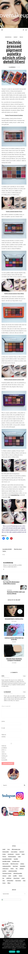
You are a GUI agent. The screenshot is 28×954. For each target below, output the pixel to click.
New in (21, 37)
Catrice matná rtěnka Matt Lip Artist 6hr (14, 638)
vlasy (3, 880)
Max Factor (15, 866)
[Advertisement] (15, 544)
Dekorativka (8, 37)
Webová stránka (4, 735)
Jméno (3, 721)
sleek (9, 875)
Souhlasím (12, 951)
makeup (22, 863)
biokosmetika (5, 851)
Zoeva (3, 883)
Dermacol (21, 851)
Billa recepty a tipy (16, 849)
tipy (3, 878)
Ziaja (24, 880)
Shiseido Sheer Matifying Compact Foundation (14, 659)
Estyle (23, 854)
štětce (9, 883)
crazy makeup (14, 851)
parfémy (4, 871)
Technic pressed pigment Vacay (14, 211)
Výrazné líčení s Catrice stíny (14, 619)
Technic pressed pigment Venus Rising (14, 293)
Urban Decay (16, 878)
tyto (9, 497)
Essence (18, 854)
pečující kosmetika (12, 871)
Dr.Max (4, 854)
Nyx (16, 868)
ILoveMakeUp (12, 67)
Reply (24, 676)
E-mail (3, 728)
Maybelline (22, 866)
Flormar (4, 856)
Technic (4, 551)
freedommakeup (12, 856)
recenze (4, 875)
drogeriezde (11, 854)
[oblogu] (14, 774)
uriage (23, 878)
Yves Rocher (18, 880)
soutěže (15, 875)
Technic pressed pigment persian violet (14, 379)
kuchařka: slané (15, 861)
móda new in (5, 868)
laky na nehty (5, 863)
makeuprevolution (6, 866)
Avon (8, 849)
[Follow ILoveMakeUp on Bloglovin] (8, 930)
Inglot (19, 856)
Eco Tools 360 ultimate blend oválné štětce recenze (11, 582)
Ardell (3, 849)
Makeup (15, 37)
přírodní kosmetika (17, 873)
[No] (26, 946)
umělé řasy (8, 878)
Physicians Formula (6, 873)
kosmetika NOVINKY (7, 549)
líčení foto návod (18, 549)
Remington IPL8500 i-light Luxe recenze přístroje (16, 592)
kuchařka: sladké (6, 861)
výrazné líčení (10, 880)
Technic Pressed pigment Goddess (14, 115)
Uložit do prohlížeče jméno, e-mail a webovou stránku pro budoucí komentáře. (4, 753)
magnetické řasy (15, 495)
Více (18, 951)
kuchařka (16, 859)
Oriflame (22, 868)
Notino (12, 868)
